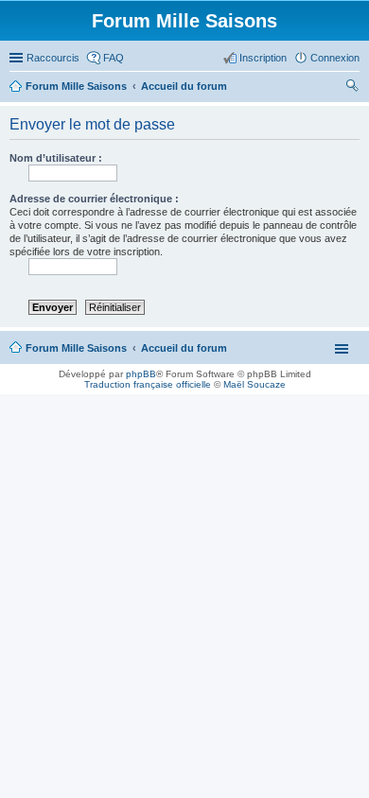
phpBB (141, 374)
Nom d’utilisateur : (55, 158)
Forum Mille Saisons (76, 348)
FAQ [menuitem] (113, 57)
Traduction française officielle (147, 384)
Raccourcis (52, 57)
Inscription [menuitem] (263, 57)
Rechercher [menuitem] (352, 87)
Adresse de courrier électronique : (94, 198)
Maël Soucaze (254, 384)
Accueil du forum (184, 348)
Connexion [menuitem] (335, 57)
